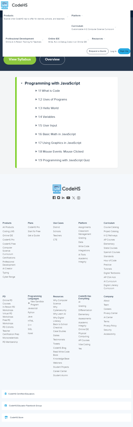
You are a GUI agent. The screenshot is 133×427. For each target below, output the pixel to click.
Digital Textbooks (112, 273)
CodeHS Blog (59, 348)
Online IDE (8, 235)
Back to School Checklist (60, 326)
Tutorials (108, 269)
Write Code (83, 246)
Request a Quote (97, 51)
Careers (107, 309)
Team (106, 304)
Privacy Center (111, 313)
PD (4, 296)
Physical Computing (83, 335)
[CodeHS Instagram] (58, 198)
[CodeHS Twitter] (73, 198)
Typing (6, 272)
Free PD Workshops (8, 322)
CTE (55, 239)
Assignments (84, 227)
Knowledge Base (61, 358)
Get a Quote (34, 235)
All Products (8, 227)
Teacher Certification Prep (11, 333)
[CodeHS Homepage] (15, 5)
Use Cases (58, 223)
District (56, 227)
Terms (106, 321)
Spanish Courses (112, 252)
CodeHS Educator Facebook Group (25, 405)
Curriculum (109, 223)
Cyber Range (9, 277)
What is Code (49, 91)
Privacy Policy (110, 325)
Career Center (60, 371)
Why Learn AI (59, 314)
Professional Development (9, 263)
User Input (47, 125)
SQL (30, 329)
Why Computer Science (60, 302)
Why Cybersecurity (59, 309)
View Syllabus (20, 59)
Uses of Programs (52, 99)
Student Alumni (60, 375)
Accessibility (110, 334)
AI (79, 302)
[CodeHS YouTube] (68, 198)
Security (108, 330)
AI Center (108, 317)
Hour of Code (110, 260)
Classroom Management (84, 233)
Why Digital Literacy (58, 319)
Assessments (84, 318)
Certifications (9, 257)
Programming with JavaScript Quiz (64, 160)
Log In (113, 51)
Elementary (109, 244)
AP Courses (109, 239)
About (106, 300)
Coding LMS (8, 231)
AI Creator (7, 268)
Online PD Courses (7, 302)
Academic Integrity (83, 260)
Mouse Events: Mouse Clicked (60, 151)
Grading (82, 238)
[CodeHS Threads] (78, 198)
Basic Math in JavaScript (57, 134)
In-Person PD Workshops (9, 309)
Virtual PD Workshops (8, 315)
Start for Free (34, 231)
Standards (109, 256)
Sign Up (124, 51)
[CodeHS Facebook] (54, 198)
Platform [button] (76, 15)
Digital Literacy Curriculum (111, 287)
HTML (31, 320)
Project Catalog (111, 231)
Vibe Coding (84, 344)
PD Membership (10, 342)
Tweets (56, 343)
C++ (30, 325)
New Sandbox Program (37, 303)
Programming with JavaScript (52, 83)
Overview (52, 59)
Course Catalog (111, 227)
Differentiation (85, 310)
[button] (36, 16)
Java (30, 316)
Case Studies (59, 331)
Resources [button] (98, 38)
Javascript (33, 308)
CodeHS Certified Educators (21, 394)
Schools (57, 231)
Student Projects (61, 367)
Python (31, 312)
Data (80, 242)
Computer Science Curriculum (8, 251)
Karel (30, 333)
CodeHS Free (9, 244)
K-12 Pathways (110, 235)
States (56, 335)
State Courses (110, 248)
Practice (107, 264)
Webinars (57, 363)
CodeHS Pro (8, 239)
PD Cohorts (8, 327)
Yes (80, 348)
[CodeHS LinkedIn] (63, 198)
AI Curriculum (110, 281)
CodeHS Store (16, 417)
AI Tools (82, 254)
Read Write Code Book (61, 353)
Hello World (48, 108)
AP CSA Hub (110, 277)
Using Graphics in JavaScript (59, 143)
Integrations (84, 250)
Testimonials (59, 339)
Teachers (57, 235)
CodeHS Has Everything (84, 297)
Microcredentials (10, 337)
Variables (46, 117)
